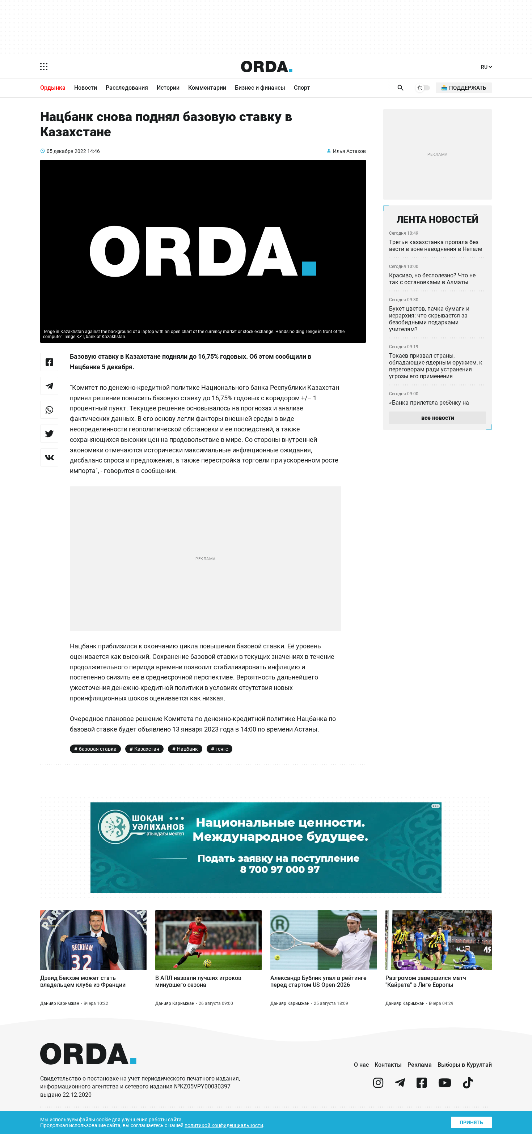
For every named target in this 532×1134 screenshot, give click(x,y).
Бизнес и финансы (260, 87)
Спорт (302, 87)
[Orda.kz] (88, 1071)
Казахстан (146, 749)
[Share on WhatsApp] (49, 410)
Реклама (420, 1064)
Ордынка (53, 87)
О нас (361, 1064)
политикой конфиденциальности (224, 1125)
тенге (222, 749)
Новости (85, 87)
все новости (437, 417)
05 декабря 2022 (66, 151)
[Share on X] (49, 434)
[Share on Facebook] (49, 362)
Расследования (127, 87)
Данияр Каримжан (59, 1003)
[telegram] (400, 1085)
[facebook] (422, 1085)
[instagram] (378, 1085)
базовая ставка (98, 749)
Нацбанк (187, 749)
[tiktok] (468, 1085)
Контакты (388, 1064)
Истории (168, 87)
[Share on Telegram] (49, 386)
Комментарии (207, 87)
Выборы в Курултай (465, 1064)
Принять (471, 1122)
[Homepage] (266, 66)
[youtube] (444, 1085)
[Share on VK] (49, 457)
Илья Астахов (349, 151)
